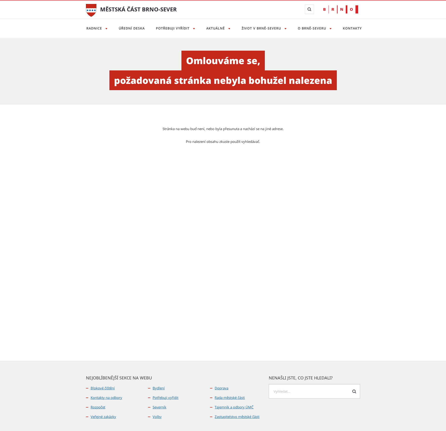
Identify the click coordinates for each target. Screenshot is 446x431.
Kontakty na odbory (106, 397)
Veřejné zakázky (103, 416)
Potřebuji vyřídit (173, 28)
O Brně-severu (312, 28)
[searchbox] (314, 391)
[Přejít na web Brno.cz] (340, 9)
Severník (159, 407)
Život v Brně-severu (262, 28)
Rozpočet (98, 407)
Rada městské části (230, 397)
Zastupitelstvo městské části (237, 416)
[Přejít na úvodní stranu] (91, 10)
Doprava (221, 388)
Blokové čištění (103, 388)
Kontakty (352, 28)
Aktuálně (216, 28)
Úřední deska (132, 28)
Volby (157, 416)
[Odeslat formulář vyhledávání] (354, 391)
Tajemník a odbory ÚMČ (234, 407)
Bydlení (159, 388)
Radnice (94, 28)
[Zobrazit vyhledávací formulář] (309, 9)
